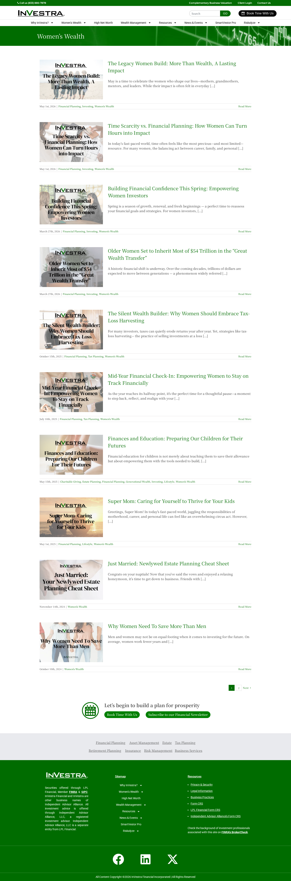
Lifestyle (169, 481)
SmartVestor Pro (225, 22)
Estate (167, 742)
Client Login (245, 2)
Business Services (188, 750)
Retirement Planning (105, 750)
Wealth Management (133, 22)
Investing (87, 106)
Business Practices (202, 797)
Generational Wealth (138, 481)
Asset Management (144, 742)
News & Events (193, 22)
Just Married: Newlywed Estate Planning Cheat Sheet (168, 563)
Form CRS (197, 803)
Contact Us (264, 2)
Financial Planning (69, 106)
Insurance (133, 750)
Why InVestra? (40, 22)
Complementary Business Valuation (210, 2)
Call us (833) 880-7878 (32, 2)
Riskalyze (249, 22)
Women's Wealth (104, 106)
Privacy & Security (202, 784)
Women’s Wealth (71, 22)
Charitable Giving (70, 481)
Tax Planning (96, 356)
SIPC (84, 791)
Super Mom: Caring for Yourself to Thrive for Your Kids (171, 500)
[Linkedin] (145, 859)
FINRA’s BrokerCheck (235, 832)
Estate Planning (91, 481)
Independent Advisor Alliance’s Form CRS (216, 816)
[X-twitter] (172, 859)
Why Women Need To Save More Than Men (157, 625)
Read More (244, 106)
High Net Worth (103, 22)
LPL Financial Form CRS (205, 809)
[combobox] (204, 13)
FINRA (73, 791)
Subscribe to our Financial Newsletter (178, 714)
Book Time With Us (260, 13)
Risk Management (158, 750)
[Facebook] (118, 859)
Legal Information (202, 791)
